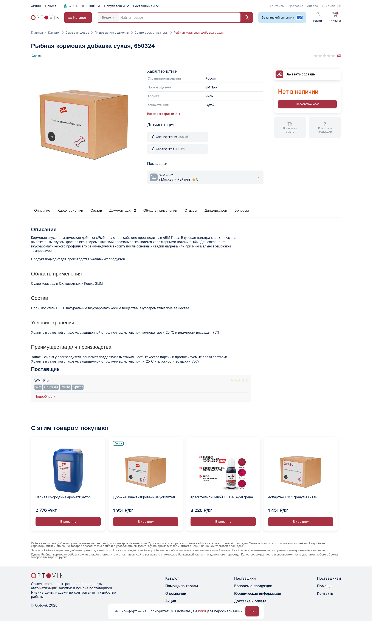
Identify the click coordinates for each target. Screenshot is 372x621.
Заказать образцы (300, 74)
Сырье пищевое (77, 32)
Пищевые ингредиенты (112, 32)
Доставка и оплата (303, 6)
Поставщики (245, 578)
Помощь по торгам (181, 586)
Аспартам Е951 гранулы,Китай (292, 497)
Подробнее (43, 396)
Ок (252, 611)
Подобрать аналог (307, 104)
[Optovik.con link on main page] (47, 575)
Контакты (277, 6)
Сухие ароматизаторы (152, 32)
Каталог (54, 32)
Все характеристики (162, 113)
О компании (331, 6)
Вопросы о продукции (253, 586)
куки (202, 611)
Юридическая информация (257, 593)
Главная (37, 32)
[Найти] (244, 17)
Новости (51, 6)
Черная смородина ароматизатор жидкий (63, 497)
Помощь (324, 586)
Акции (36, 6)
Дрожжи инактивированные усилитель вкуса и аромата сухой (145, 497)
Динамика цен (216, 210)
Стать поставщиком (84, 6)
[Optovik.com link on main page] (45, 17)
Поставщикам (144, 6)
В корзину (68, 522)
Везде (106, 17)
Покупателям (114, 6)
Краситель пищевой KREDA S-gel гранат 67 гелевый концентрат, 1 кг (223, 497)
